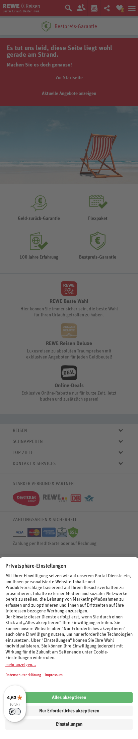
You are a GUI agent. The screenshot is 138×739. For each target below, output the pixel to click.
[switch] (15, 711)
